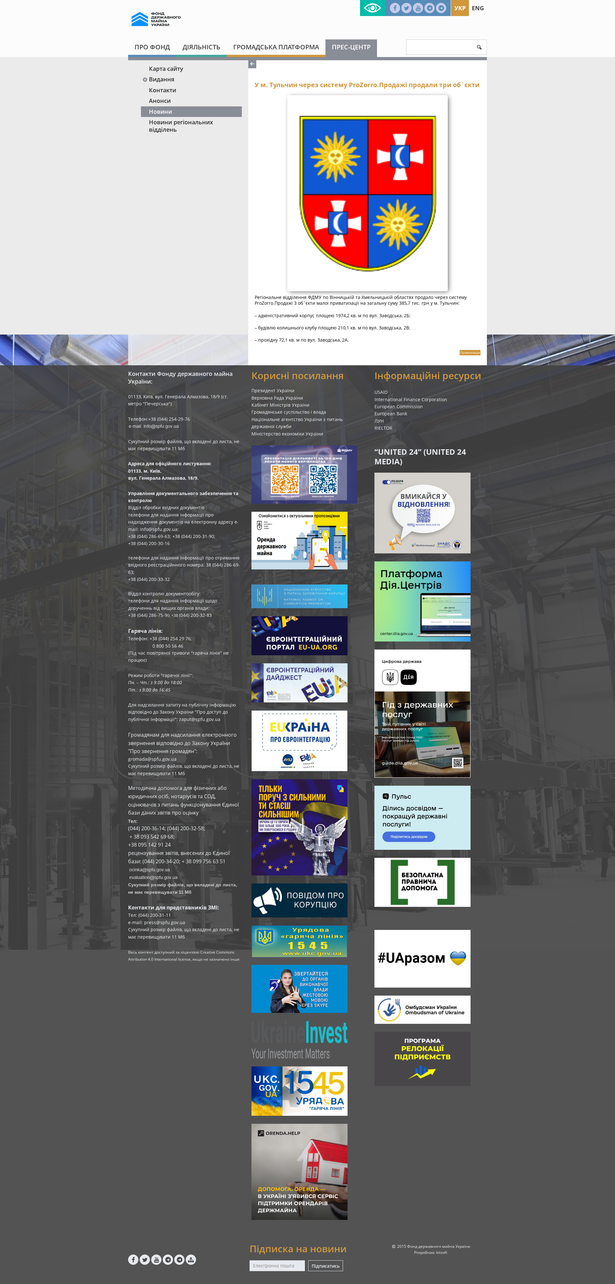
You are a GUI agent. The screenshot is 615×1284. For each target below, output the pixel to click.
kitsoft (441, 1252)
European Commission (398, 406)
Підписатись (326, 1266)
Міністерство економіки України (287, 434)
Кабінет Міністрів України (280, 405)
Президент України (272, 390)
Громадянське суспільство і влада (288, 412)
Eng (478, 8)
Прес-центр (351, 47)
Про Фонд (152, 47)
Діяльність (201, 47)
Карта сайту (166, 68)
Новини (160, 111)
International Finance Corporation (410, 399)
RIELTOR (383, 428)
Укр (460, 8)
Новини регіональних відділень (181, 125)
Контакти (162, 90)
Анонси (160, 100)
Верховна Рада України (277, 398)
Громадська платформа (276, 47)
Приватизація (470, 353)
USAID (381, 392)
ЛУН (379, 421)
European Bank (390, 413)
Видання (161, 79)
